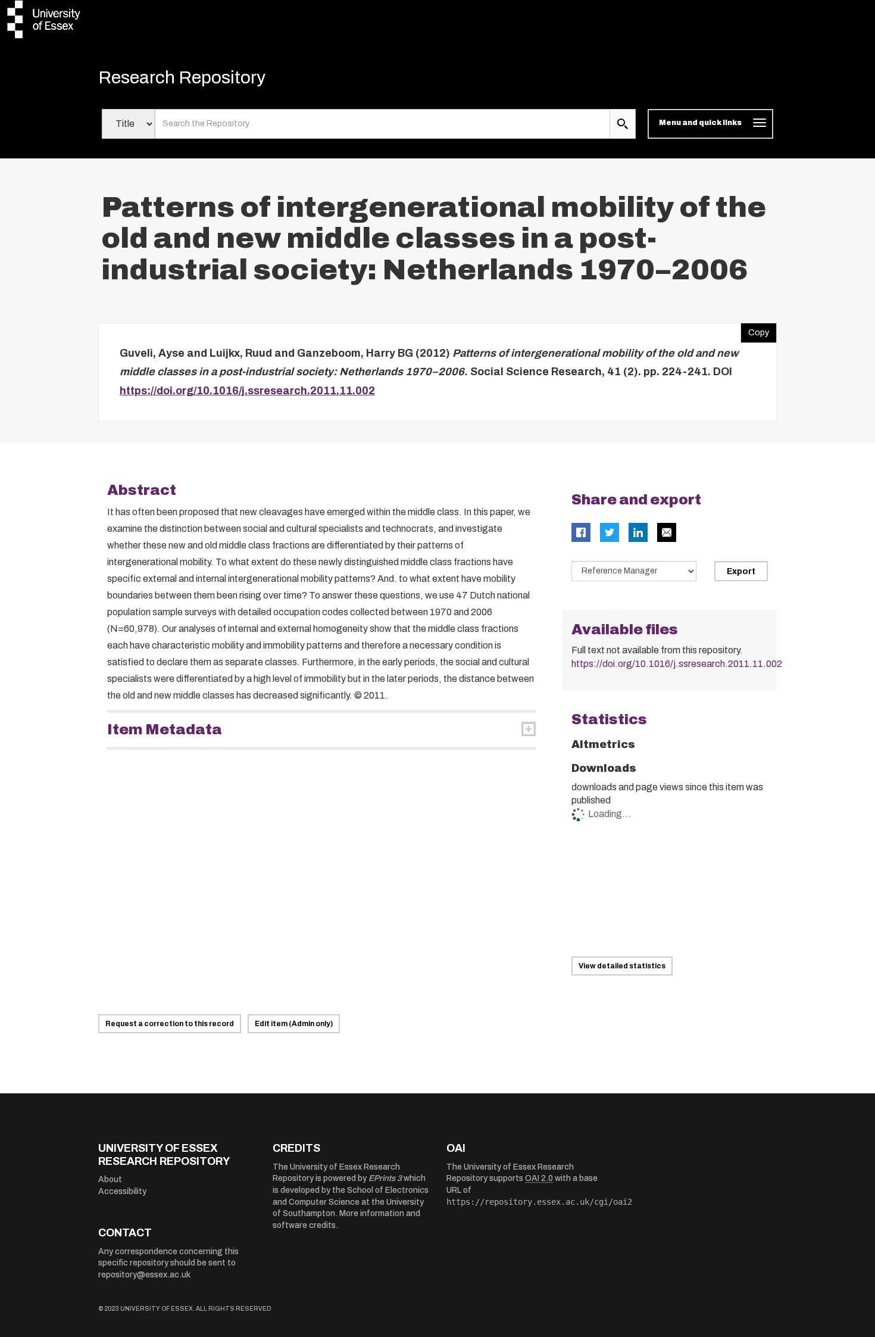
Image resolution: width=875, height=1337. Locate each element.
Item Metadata (164, 729)
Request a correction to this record (169, 1024)
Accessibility (122, 1191)
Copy (754, 330)
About (110, 1179)
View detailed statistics (622, 966)
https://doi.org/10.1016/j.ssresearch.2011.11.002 (247, 391)
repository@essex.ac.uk (144, 1274)
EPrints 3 (385, 1178)
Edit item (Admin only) (294, 1024)
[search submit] (623, 124)
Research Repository (181, 77)
